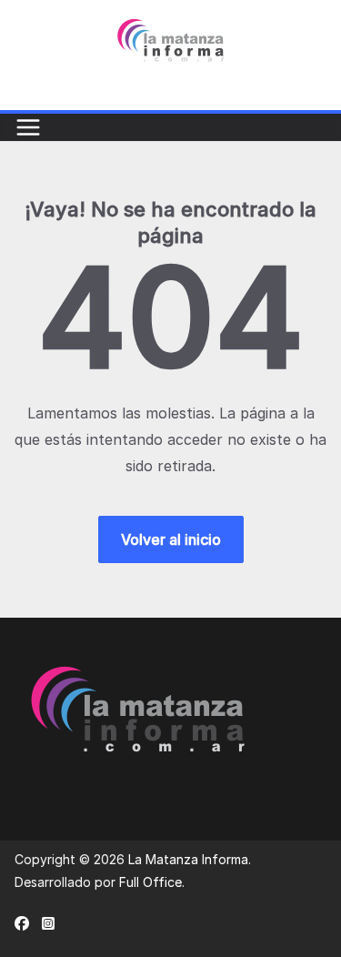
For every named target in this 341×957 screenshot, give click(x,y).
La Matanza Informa (188, 859)
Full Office (150, 882)
